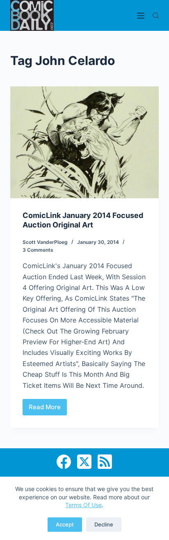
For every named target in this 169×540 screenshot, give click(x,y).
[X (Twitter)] (84, 461)
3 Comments (38, 250)
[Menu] (140, 15)
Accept (65, 524)
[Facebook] (64, 461)
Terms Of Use (83, 504)
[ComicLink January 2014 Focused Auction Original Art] (84, 142)
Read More (48, 409)
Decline (103, 524)
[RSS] (105, 461)
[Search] (156, 15)
